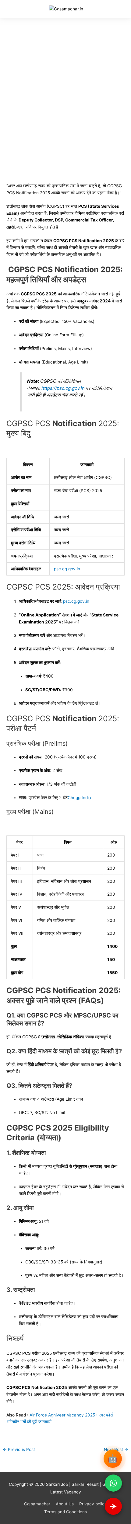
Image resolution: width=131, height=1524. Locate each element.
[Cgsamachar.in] (66, 9)
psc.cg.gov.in (76, 601)
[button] (19, 9)
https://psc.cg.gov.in (63, 388)
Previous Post (19, 1449)
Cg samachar (37, 1503)
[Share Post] (113, 1506)
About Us (65, 1503)
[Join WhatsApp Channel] (113, 1483)
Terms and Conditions (65, 1511)
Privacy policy (93, 1503)
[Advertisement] (65, 86)
